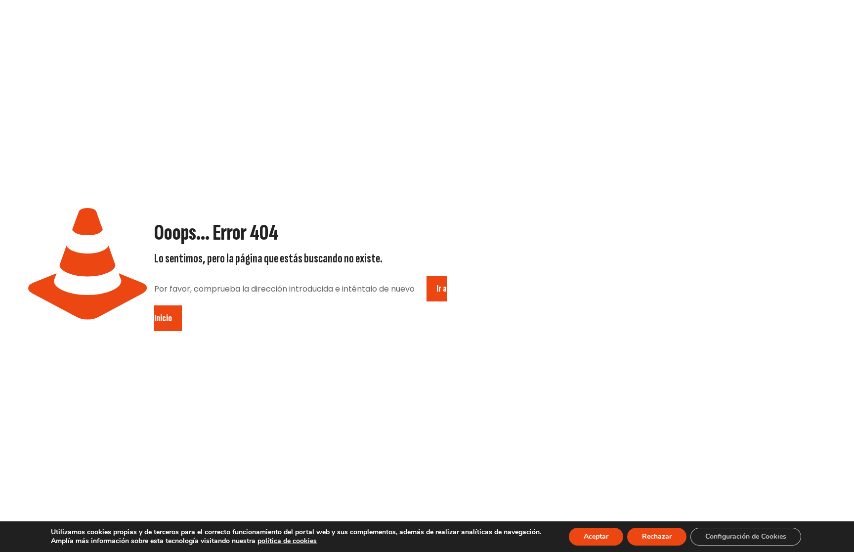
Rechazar (657, 536)
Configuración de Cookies (745, 536)
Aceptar (596, 536)
